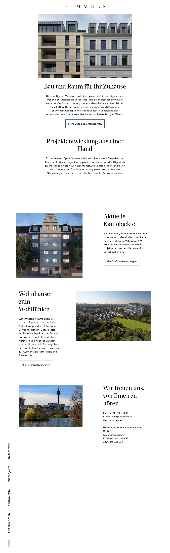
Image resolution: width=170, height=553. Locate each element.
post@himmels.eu (122, 416)
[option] (85, 56)
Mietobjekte (9, 473)
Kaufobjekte (9, 497)
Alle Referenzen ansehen (36, 364)
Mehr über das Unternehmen (85, 123)
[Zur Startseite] (85, 6)
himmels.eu (116, 420)
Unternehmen (9, 523)
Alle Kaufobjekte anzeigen (121, 261)
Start (9, 543)
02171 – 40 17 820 (118, 412)
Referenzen (9, 451)
